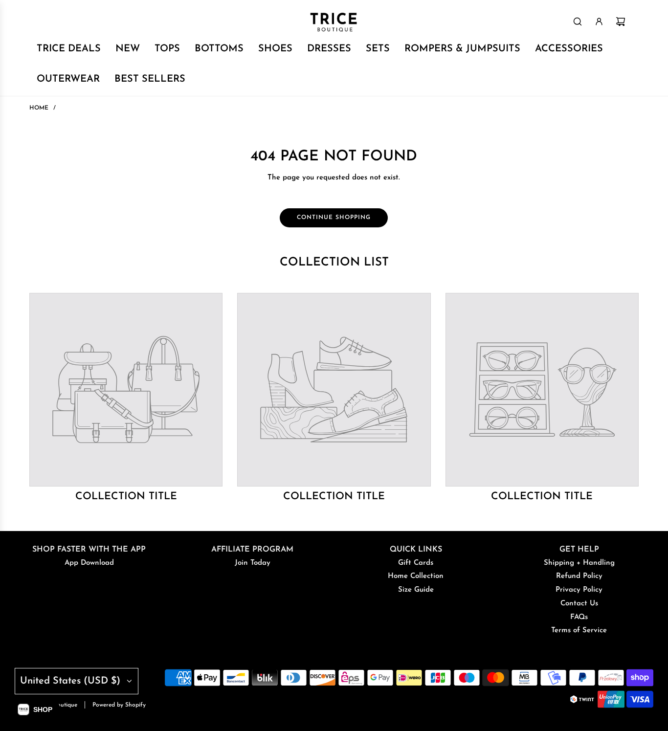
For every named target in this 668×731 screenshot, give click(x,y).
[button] (35, 709)
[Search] (577, 21)
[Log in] (599, 21)
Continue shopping (334, 218)
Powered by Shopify (119, 705)
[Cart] (620, 21)
